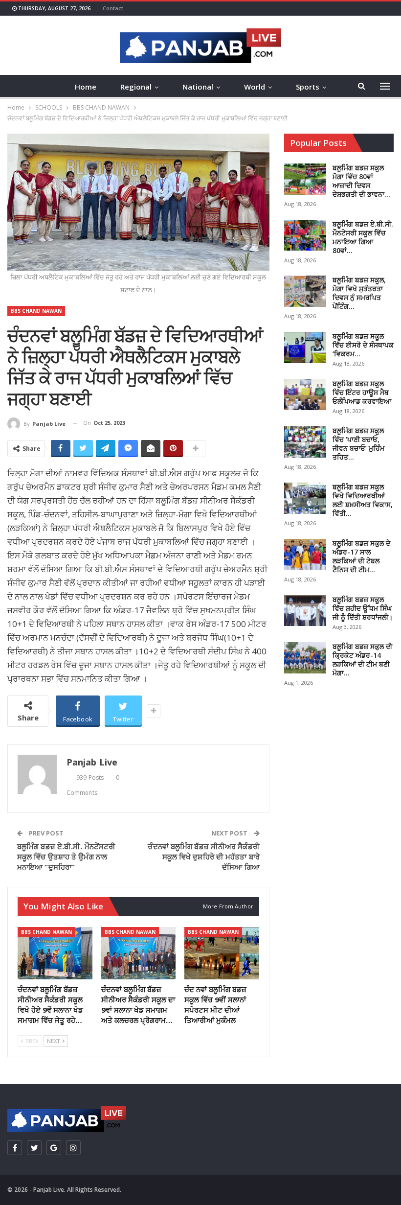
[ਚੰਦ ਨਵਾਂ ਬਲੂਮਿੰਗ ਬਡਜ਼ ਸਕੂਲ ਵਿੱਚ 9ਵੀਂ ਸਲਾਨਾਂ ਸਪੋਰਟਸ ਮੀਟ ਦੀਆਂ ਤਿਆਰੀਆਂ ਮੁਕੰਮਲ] (221, 953)
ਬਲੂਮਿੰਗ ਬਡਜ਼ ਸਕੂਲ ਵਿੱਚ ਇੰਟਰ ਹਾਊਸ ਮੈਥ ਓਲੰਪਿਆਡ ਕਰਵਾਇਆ (362, 392)
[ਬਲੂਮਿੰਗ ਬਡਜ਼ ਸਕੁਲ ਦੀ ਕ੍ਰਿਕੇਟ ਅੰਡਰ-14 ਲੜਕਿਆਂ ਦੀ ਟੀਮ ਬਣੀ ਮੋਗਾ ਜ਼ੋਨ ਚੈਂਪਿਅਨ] (305, 657)
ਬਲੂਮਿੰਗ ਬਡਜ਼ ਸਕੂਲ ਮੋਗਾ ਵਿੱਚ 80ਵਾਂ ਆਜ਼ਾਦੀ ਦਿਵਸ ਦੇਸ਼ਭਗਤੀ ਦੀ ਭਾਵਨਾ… (361, 181)
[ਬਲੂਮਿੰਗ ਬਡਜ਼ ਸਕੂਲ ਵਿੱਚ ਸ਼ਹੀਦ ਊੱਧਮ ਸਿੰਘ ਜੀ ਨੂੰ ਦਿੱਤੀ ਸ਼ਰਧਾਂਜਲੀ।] (305, 610)
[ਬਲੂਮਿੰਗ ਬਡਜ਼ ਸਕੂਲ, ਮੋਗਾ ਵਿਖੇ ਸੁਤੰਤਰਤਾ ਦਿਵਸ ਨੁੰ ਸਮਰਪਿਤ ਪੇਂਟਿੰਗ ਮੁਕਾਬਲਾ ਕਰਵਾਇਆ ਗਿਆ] (305, 291)
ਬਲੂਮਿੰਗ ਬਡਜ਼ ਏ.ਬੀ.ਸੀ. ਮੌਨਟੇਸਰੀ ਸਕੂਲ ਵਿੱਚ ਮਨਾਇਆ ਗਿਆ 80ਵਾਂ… (363, 237)
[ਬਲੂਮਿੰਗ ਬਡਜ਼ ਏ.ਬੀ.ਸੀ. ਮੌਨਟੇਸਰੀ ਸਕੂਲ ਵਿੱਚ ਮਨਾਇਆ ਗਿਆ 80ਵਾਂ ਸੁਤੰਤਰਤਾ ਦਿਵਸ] (305, 235)
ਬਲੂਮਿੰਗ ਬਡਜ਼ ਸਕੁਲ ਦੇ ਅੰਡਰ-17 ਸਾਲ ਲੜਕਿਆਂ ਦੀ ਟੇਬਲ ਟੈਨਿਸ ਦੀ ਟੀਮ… (361, 556)
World (254, 87)
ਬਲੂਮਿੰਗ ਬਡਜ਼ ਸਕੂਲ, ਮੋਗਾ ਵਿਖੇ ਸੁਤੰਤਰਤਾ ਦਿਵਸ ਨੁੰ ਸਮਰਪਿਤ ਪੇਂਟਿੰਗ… (359, 293)
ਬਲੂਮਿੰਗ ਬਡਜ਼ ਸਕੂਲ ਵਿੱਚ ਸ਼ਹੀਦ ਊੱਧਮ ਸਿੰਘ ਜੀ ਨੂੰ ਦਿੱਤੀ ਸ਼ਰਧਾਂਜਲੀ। (363, 608)
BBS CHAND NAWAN (36, 310)
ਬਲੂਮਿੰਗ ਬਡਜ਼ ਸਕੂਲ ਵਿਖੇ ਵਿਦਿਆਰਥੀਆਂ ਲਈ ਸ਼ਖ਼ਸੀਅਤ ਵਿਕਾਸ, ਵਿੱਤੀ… (363, 500)
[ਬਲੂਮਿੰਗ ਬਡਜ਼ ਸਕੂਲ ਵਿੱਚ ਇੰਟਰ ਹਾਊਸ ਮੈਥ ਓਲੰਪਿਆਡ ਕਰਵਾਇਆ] (305, 395)
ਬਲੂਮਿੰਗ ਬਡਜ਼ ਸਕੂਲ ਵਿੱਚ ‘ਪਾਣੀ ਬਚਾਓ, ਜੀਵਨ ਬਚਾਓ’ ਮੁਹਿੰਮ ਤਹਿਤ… (358, 444)
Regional (136, 87)
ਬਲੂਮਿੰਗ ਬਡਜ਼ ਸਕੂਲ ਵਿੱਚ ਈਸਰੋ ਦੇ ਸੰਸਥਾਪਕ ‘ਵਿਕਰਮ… (363, 344)
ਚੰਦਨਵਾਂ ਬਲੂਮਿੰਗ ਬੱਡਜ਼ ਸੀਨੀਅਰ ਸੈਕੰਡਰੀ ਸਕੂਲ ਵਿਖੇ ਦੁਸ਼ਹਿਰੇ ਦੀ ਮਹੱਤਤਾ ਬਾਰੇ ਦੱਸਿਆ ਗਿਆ (203, 856)
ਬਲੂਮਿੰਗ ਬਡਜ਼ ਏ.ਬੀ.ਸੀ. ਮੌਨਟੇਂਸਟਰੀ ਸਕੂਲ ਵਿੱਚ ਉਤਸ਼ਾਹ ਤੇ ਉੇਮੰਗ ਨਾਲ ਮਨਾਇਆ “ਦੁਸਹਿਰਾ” (66, 856)
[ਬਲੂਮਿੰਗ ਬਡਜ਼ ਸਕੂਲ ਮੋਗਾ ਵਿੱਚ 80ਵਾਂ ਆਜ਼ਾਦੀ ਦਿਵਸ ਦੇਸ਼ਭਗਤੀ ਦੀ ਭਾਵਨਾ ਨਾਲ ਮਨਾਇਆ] (305, 179)
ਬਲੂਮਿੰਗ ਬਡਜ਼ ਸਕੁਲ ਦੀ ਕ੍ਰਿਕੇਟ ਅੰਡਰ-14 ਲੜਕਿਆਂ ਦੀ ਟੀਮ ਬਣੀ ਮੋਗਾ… (362, 659)
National (197, 87)
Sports (307, 87)
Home (85, 87)
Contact (113, 8)
